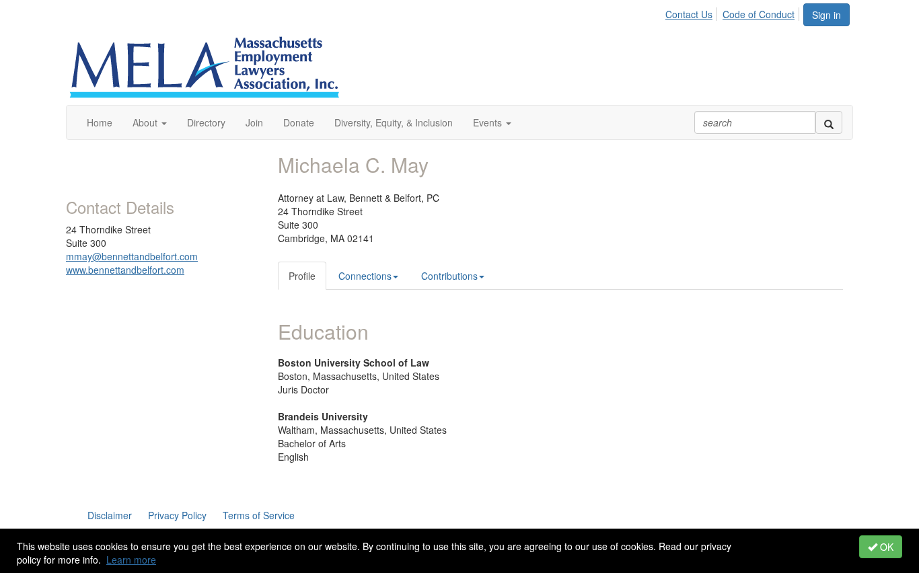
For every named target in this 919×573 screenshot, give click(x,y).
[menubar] (733, 12)
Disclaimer (109, 515)
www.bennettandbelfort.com (125, 269)
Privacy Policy (177, 515)
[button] (149, 122)
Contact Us (688, 14)
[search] (828, 122)
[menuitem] (692, 12)
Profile (302, 275)
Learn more (131, 559)
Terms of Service (259, 515)
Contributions (449, 275)
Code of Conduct (759, 14)
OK (885, 546)
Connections (365, 275)
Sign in (826, 15)
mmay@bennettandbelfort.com (132, 256)
